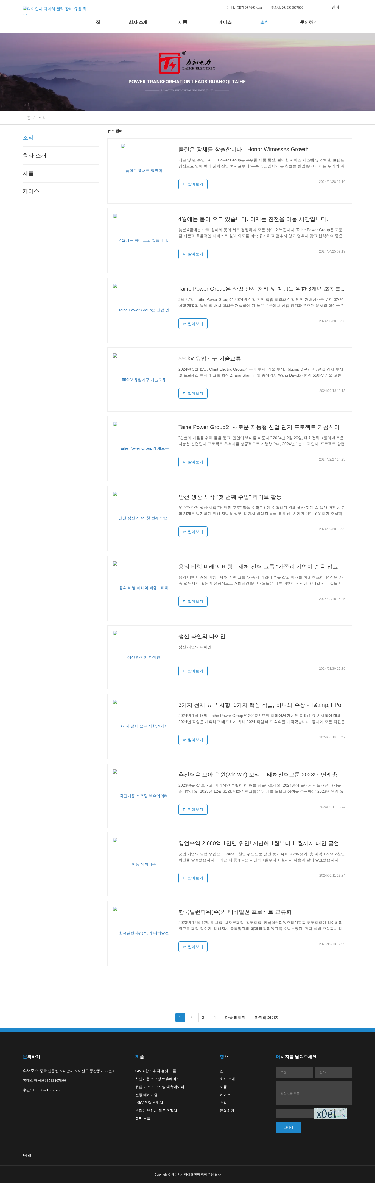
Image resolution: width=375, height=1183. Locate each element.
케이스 (225, 22)
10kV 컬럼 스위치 (149, 1102)
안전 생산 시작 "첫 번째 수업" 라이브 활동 (230, 497)
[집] (56, 16)
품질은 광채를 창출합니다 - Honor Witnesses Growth (243, 149)
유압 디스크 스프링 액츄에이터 (159, 1086)
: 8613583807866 (287, 7)
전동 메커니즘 (146, 1094)
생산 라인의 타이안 (202, 636)
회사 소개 (34, 155)
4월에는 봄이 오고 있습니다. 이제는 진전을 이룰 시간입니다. (253, 219)
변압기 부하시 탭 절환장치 (156, 1110)
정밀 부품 (142, 1118)
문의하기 (309, 22)
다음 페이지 (235, 1017)
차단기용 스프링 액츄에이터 (157, 1079)
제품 (28, 173)
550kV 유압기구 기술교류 (209, 358)
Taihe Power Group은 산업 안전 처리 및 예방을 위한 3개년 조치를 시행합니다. (274, 289)
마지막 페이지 (267, 1017)
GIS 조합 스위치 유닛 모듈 (155, 1071)
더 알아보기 (193, 184)
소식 (28, 137)
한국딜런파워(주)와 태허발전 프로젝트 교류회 (235, 912)
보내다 (288, 1127)
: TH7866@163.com (244, 7)
